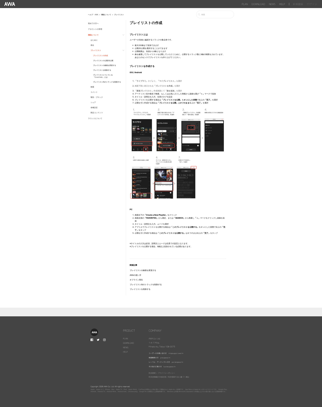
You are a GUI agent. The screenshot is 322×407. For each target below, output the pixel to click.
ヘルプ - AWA (93, 15)
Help (282, 4)
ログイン (312, 4)
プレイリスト (119, 15)
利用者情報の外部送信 (157, 377)
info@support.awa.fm (175, 353)
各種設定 (94, 107)
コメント (94, 92)
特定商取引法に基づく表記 (178, 377)
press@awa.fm (165, 358)
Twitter (98, 340)
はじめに (94, 40)
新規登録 (298, 4)
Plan (245, 4)
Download (258, 4)
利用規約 (152, 373)
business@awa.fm (169, 367)
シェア (93, 102)
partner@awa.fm (177, 362)
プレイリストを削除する (102, 70)
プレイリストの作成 (100, 56)
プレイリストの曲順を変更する (104, 65)
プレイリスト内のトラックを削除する (107, 82)
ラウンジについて (95, 118)
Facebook (92, 340)
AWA (9, 4)
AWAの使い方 (135, 275)
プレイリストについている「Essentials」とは (103, 76)
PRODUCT (129, 331)
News (272, 4)
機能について (106, 15)
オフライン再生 (136, 280)
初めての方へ (93, 23)
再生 (92, 45)
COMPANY (155, 331)
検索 (92, 87)
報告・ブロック (97, 97)
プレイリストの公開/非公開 (103, 61)
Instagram (104, 340)
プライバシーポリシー (166, 373)
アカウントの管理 (95, 29)
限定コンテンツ (97, 113)
